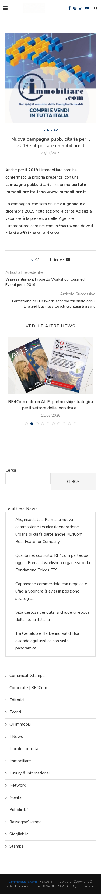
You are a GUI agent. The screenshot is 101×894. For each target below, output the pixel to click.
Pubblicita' (50, 130)
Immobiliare (20, 761)
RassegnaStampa (25, 822)
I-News (16, 736)
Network (17, 785)
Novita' (15, 797)
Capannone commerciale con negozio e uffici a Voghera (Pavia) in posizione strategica (51, 591)
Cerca (10, 470)
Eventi (15, 712)
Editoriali (17, 700)
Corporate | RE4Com (28, 687)
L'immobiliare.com (23, 881)
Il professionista (23, 748)
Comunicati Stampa (27, 675)
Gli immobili (20, 724)
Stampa (16, 846)
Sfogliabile (19, 834)
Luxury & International (29, 773)
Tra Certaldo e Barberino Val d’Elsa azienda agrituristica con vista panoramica (47, 641)
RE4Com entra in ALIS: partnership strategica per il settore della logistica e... (50, 405)
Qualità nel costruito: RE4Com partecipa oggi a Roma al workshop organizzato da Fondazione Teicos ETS (52, 563)
